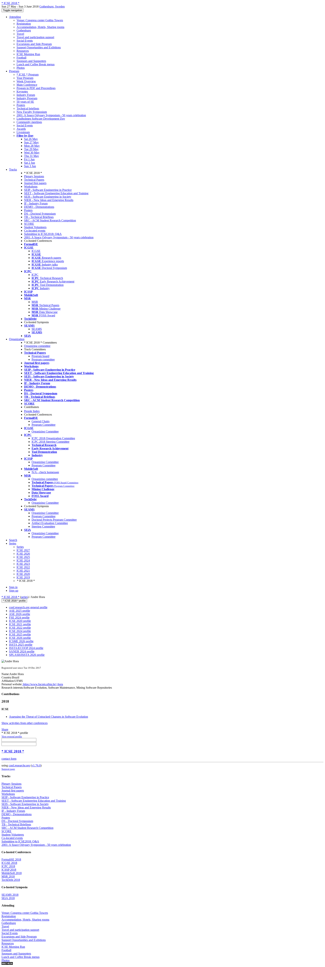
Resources (23, 50)
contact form (9, 758)
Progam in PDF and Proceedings (36, 88)
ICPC (35, 274)
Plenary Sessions (34, 176)
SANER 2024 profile (21, 651)
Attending (15, 16)
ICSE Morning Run (28, 54)
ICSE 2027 (23, 550)
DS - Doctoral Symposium (40, 213)
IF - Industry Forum (36, 203)
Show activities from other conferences (25, 723)
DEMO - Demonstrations (39, 206)
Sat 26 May (31, 139)
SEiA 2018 (8, 898)
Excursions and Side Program (34, 44)
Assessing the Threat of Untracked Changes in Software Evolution (48, 716)
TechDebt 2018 (11, 879)
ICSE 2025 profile (20, 634)
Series (20, 546)
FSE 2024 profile (19, 617)
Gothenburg (24, 30)
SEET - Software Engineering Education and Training (56, 193)
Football (21, 57)
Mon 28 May (32, 145)
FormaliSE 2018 (11, 859)
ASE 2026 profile (19, 614)
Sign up (13, 590)
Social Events (25, 40)
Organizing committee (37, 346)
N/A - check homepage (45, 472)
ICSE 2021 (23, 570)
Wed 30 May (31, 152)
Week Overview (26, 81)
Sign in (13, 587)
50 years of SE (25, 101)
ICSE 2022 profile (20, 627)
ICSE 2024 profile (20, 631)
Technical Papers (34, 179)
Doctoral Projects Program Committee (54, 519)
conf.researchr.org (19, 765)
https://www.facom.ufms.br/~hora (42, 684)
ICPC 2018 (8, 866)
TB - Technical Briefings (39, 217)
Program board (40, 356)
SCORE (29, 223)
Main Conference (27, 84)
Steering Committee (43, 526)
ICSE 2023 (23, 563)
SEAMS (37, 329)
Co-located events (34, 230)
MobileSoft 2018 (12, 873)
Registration (24, 23)
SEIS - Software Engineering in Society (47, 196)
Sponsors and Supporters (31, 61)
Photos (21, 67)
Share (5, 729)
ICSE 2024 (23, 560)
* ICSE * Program (28, 74)
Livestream (23, 132)
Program (14, 71)
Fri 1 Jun (29, 159)
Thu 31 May (31, 156)
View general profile (12, 736)
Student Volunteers (35, 227)
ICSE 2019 (23, 577)
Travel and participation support (35, 37)
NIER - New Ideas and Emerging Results (48, 200)
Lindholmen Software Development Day (41, 118)
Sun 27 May (31, 142)
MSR (35, 301)
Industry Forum (26, 94)
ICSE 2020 (23, 574)
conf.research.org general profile (28, 607)
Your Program (25, 78)
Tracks (13, 169)
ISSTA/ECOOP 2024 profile (26, 648)
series (24, 597)
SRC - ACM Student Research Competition (50, 220)
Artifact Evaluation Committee (50, 523)
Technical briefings (28, 108)
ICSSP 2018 (9, 869)
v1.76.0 (36, 765)
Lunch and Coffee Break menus (36, 64)
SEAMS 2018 (10, 894)
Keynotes (22, 91)
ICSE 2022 (23, 567)
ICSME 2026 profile (21, 641)
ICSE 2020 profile (20, 620)
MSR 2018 (8, 876)
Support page (8, 769)
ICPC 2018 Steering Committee (50, 441)
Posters (21, 105)
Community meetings (29, 122)
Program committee (43, 359)
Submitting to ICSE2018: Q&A (43, 234)
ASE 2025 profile (19, 610)
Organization (16, 339)
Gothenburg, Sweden (52, 6)
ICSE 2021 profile (20, 624)
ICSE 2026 (23, 553)
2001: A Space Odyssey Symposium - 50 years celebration (51, 115)
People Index (32, 411)
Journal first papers (35, 183)
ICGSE (36, 251)
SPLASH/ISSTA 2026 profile (27, 654)
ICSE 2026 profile (20, 637)
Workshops (30, 186)
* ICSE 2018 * (10, 597)
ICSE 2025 (23, 557)
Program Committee (43, 424)
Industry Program (27, 98)
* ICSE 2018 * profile (14, 600)
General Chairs (40, 421)
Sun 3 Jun (30, 166)
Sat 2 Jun (29, 162)
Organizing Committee (45, 431)
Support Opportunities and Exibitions (39, 47)
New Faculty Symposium (32, 111)
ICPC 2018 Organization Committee (53, 438)
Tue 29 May (31, 149)
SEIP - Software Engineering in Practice (48, 189)
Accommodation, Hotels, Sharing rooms (40, 27)
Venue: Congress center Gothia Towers (40, 20)
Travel (20, 33)
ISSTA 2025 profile (20, 644)
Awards (21, 128)
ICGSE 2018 (9, 862)
